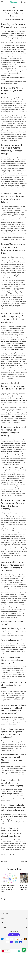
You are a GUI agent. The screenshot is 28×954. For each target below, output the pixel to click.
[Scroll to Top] (25, 945)
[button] (25, 2)
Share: (3, 854)
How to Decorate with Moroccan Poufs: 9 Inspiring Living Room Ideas (8, 888)
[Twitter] (13, 854)
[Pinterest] (10, 854)
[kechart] (14, 2)
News (14, 7)
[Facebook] (7, 854)
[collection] (10, 951)
